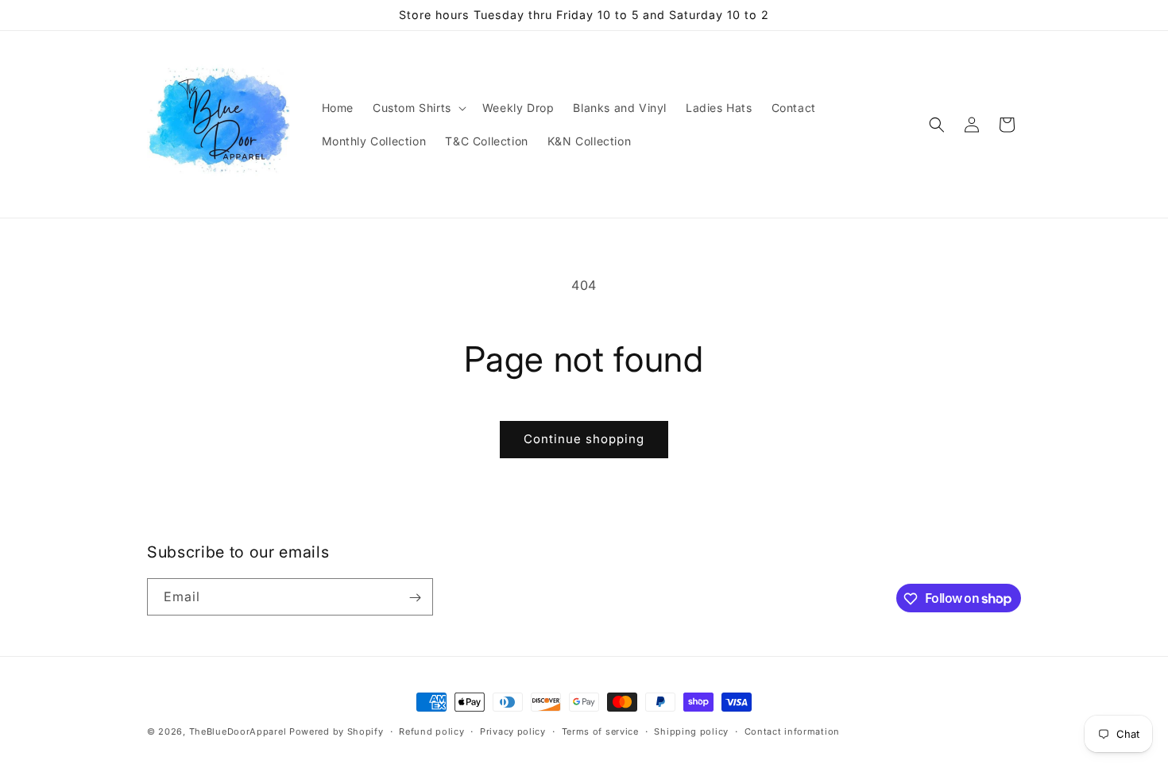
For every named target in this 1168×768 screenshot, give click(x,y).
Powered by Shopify (336, 731)
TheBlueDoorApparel (238, 731)
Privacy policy (513, 730)
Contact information (792, 730)
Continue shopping (584, 438)
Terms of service (600, 730)
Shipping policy (691, 730)
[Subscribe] (414, 597)
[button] (418, 108)
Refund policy (431, 730)
